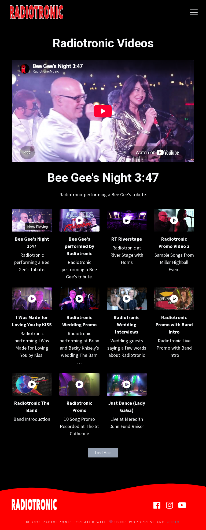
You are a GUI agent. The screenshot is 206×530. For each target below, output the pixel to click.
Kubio (173, 522)
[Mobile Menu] (194, 12)
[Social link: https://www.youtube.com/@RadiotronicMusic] (184, 505)
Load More (103, 453)
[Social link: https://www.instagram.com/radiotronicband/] (171, 505)
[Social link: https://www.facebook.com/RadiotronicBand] (159, 505)
